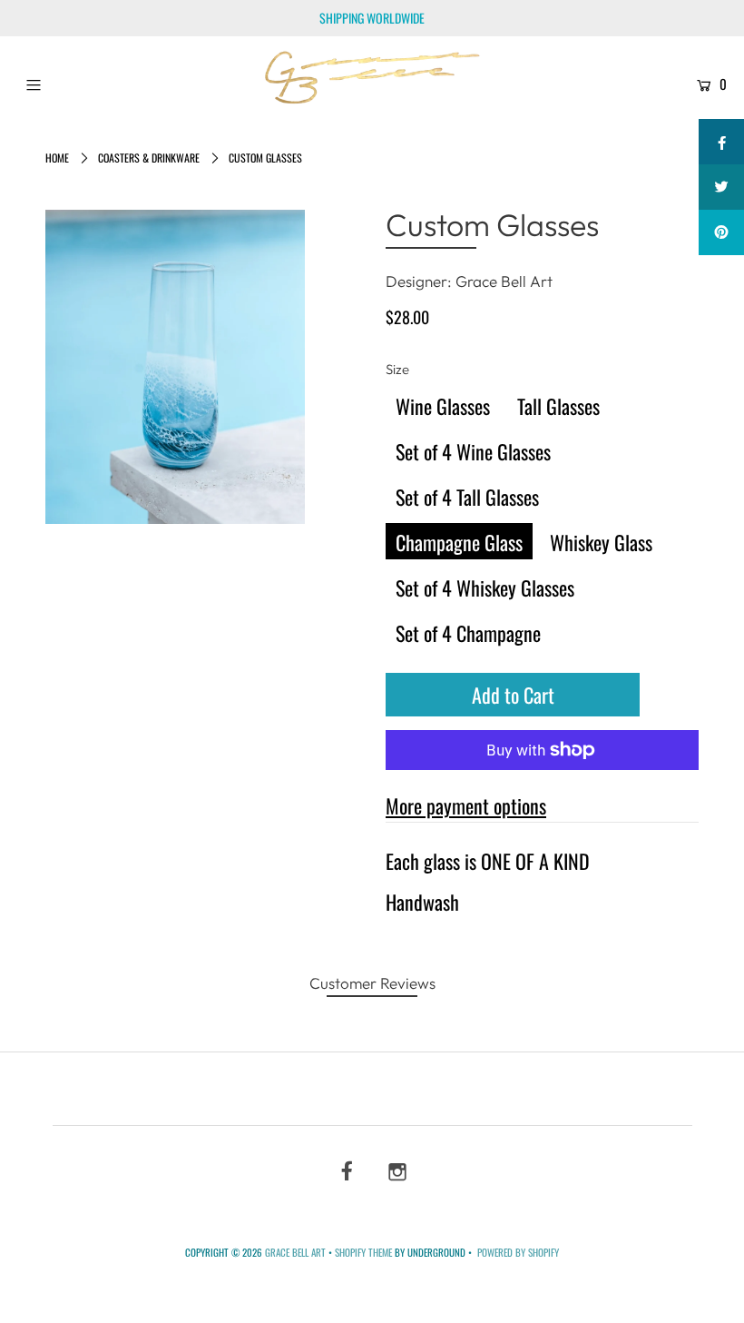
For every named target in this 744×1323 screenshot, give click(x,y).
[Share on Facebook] (721, 141)
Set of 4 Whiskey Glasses (485, 587)
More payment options (466, 805)
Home (57, 157)
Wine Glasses (443, 405)
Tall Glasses (558, 405)
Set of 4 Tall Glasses (467, 496)
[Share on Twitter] (721, 187)
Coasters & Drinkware (149, 157)
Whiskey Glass (601, 542)
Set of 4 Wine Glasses (473, 451)
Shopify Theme (363, 1252)
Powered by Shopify (518, 1252)
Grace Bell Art (296, 1252)
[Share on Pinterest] (721, 232)
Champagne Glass (459, 542)
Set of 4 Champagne (468, 632)
